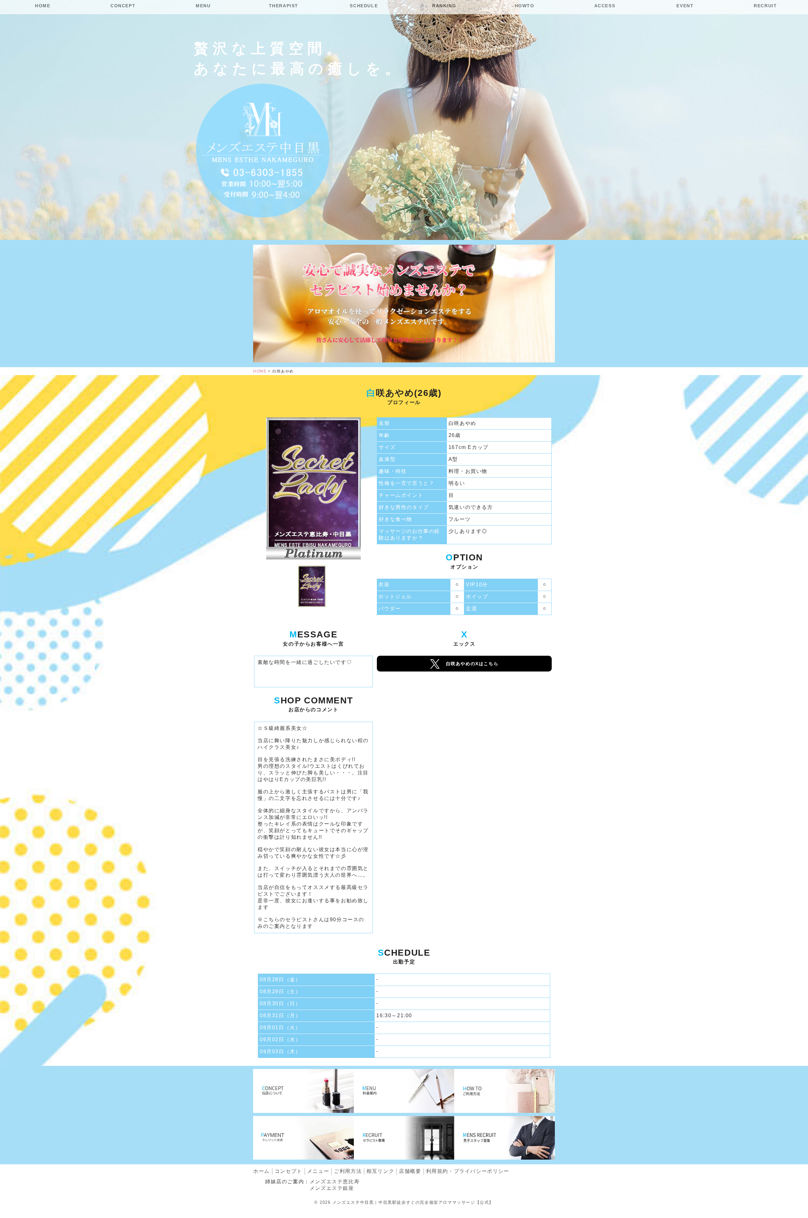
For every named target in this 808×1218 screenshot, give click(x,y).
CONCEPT (122, 5)
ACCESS (604, 5)
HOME (42, 5)
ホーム (261, 1171)
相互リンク (380, 1171)
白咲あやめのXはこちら (472, 663)
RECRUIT (765, 5)
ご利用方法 (348, 1171)
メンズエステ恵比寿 (334, 1181)
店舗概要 (410, 1171)
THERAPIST (283, 5)
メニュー (318, 1171)
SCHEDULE (364, 5)
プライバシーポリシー (467, 1171)
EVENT (684, 5)
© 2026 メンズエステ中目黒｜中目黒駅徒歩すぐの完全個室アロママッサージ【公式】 (404, 1202)
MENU (203, 5)
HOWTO (524, 5)
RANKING (444, 5)
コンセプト (288, 1171)
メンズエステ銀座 (332, 1188)
